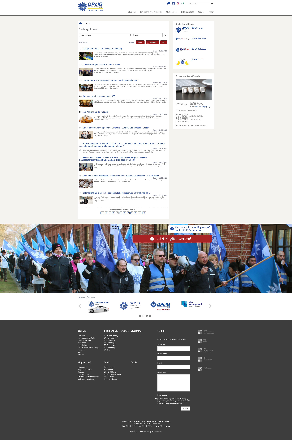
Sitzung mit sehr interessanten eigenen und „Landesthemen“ (110, 80)
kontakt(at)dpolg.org (202, 107)
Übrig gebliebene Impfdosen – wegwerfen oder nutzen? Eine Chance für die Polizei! (121, 176)
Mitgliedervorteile (84, 369)
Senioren (81, 350)
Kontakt (133, 431)
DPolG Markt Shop (199, 38)
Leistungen (82, 367)
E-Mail (160, 363)
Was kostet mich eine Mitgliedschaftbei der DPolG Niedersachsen (193, 229)
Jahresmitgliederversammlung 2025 (99, 96)
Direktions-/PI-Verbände (151, 12)
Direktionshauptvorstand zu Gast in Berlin (101, 64)
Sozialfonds (108, 369)
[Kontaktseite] (168, 3)
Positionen (82, 342)
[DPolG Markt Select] (182, 52)
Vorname (161, 344)
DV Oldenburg (109, 347)
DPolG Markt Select (199, 49)
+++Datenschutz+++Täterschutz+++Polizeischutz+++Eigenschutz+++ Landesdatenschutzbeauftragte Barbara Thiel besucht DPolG (113, 158)
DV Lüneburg (109, 342)
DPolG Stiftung (198, 59)
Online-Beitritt (83, 374)
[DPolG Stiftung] (182, 62)
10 (140, 213)
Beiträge (81, 372)
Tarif (79, 352)
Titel (162, 42)
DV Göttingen (109, 340)
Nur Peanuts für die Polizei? (95, 112)
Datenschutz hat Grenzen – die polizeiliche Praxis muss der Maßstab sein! (116, 193)
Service (201, 12)
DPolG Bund (109, 377)
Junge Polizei (82, 345)
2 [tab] (143, 316)
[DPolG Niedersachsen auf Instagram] (177, 3)
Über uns (132, 12)
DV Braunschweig (111, 335)
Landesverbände (110, 379)
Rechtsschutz (109, 367)
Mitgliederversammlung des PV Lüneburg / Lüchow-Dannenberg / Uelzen (116, 128)
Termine (81, 354)
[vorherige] (102, 213)
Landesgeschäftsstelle (86, 338)
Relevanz (153, 42)
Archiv (211, 12)
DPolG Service (198, 28)
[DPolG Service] (182, 31)
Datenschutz (162, 395)
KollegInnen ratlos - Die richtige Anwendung (102, 48)
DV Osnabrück (109, 345)
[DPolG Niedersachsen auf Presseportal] (182, 3)
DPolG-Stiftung (110, 372)
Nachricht (161, 372)
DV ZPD (107, 350)
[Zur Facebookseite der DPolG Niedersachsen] (173, 3)
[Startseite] (80, 24)
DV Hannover (109, 338)
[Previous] (80, 306)
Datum (139, 42)
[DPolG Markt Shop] (182, 41)
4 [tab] (150, 316)
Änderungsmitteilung (86, 379)
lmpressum (144, 431)
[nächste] (144, 213)
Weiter (185, 408)
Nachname (162, 354)
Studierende (171, 12)
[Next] (209, 306)
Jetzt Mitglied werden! (174, 239)
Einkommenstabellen (112, 374)
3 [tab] (147, 316)
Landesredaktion (84, 340)
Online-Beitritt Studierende (88, 377)
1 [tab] (140, 316)
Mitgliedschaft (187, 12)
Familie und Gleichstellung (88, 347)
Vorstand (81, 335)
